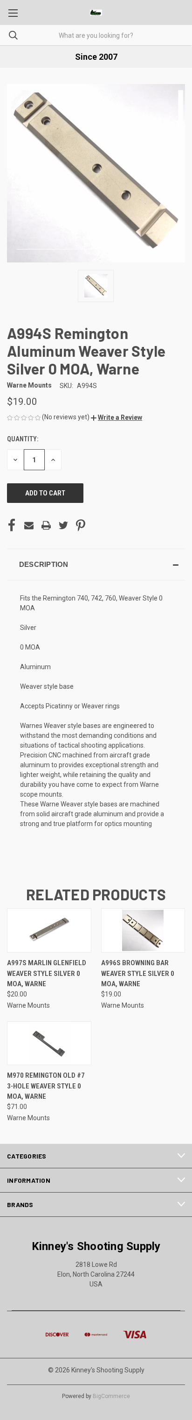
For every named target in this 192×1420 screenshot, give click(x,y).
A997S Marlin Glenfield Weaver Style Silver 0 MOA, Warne (46, 973)
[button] (116, 417)
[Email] (29, 525)
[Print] (46, 525)
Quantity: (22, 439)
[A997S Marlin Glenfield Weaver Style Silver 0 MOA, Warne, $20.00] (49, 930)
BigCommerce (111, 1396)
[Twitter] (63, 525)
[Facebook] (11, 525)
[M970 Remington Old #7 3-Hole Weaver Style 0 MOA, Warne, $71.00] (49, 1043)
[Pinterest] (80, 525)
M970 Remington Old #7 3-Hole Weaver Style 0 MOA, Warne (46, 1086)
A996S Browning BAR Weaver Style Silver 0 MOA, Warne (137, 973)
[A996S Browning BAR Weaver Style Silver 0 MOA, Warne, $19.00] (143, 930)
